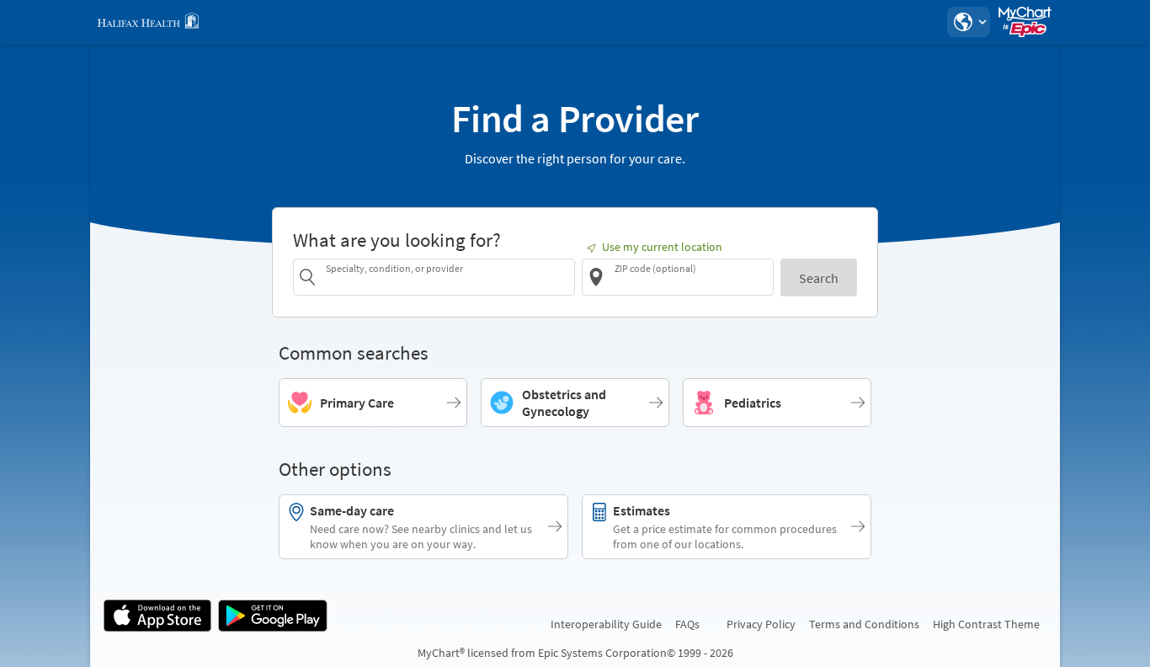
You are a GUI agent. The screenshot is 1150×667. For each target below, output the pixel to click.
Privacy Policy (761, 624)
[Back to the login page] (148, 22)
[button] (968, 22)
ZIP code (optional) (655, 268)
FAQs (687, 624)
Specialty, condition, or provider (394, 268)
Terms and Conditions (864, 624)
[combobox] (447, 277)
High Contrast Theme (986, 624)
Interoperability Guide (606, 624)
